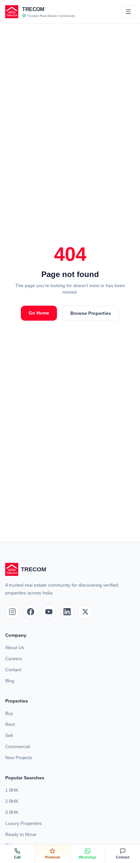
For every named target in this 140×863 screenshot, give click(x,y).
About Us (14, 647)
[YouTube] (49, 612)
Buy (9, 713)
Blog (9, 680)
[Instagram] (12, 612)
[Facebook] (30, 612)
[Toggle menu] (128, 11)
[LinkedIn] (67, 612)
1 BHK (11, 790)
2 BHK (11, 801)
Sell (9, 735)
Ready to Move (20, 834)
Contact (13, 669)
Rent (10, 724)
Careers (13, 658)
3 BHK (11, 812)
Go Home (39, 312)
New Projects (18, 757)
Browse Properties (90, 313)
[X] (85, 612)
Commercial (17, 746)
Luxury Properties (23, 823)
